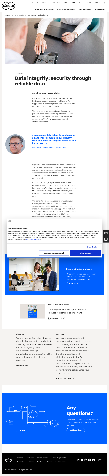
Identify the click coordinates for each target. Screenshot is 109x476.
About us (35, 2)
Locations (45, 2)
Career (73, 2)
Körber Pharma (11, 15)
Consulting (32, 15)
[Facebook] (81, 459)
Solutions (22, 15)
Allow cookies (85, 253)
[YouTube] (89, 459)
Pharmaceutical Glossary (56, 462)
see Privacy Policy (33, 239)
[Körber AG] (8, 460)
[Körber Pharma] (8, 6)
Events (65, 2)
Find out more (72, 283)
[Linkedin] (85, 459)
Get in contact (76, 430)
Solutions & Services (44, 9)
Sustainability (84, 9)
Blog (80, 2)
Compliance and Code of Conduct (30, 462)
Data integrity (43, 15)
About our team (64, 378)
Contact (88, 2)
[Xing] (93, 459)
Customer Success (66, 9)
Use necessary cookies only (54, 253)
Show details (92, 247)
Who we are (22, 365)
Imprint (20, 458)
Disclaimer (30, 458)
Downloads (56, 2)
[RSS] (78, 459)
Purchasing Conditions (59, 458)
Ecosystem (100, 9)
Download (54, 318)
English (96, 2)
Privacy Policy (42, 458)
